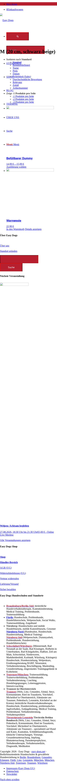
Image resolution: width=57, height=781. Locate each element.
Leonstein (28, 760)
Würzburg (42, 763)
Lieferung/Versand (9, 584)
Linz (19, 760)
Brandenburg (33, 757)
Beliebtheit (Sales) (22, 76)
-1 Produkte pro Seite (23, 96)
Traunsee (31, 763)
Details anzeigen (33, 229)
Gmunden (47, 757)
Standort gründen (8, 251)
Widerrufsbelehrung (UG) (13, 573)
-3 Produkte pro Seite (23, 102)
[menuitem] (31, 4)
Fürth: (9, 617)
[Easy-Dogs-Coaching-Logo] (6, 20)
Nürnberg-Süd (7, 763)
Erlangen (4, 760)
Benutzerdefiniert (21, 65)
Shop (3, 557)
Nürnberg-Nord (15, 631)
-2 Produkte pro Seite (23, 99)
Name (16, 68)
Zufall (16, 85)
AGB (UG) (6, 567)
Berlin (23, 757)
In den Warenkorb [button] (15, 229)
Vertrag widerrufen (9, 578)
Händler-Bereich (9, 562)
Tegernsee (21, 763)
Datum (16, 73)
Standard (17, 62)
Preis (15, 70)
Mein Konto (11, 4)
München (38, 760)
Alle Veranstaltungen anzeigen (15, 540)
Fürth (13, 760)
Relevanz (17, 82)
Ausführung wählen (16, 166)
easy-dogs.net (38, 751)
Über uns (4, 245)
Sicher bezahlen (8, 589)
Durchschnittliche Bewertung (27, 79)
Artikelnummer (20, 88)
